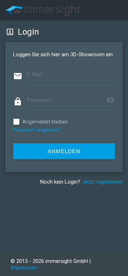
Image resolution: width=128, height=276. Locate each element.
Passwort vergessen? (37, 130)
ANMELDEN (64, 151)
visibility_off (110, 100)
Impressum (24, 267)
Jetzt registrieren (102, 182)
